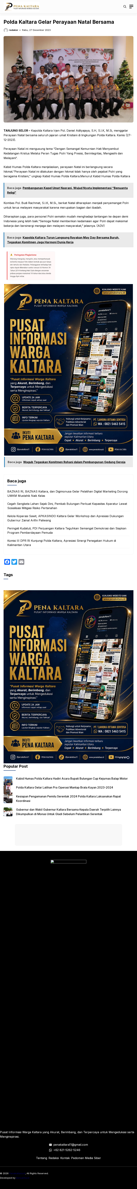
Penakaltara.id (17, 1173)
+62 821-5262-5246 (66, 1150)
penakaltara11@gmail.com (70, 1144)
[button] (124, 6)
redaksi (13, 30)
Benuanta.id (22, 1177)
